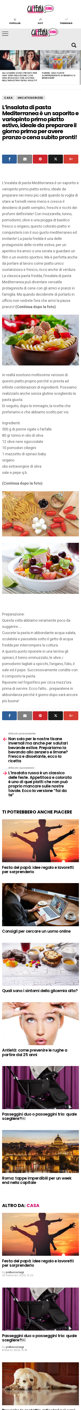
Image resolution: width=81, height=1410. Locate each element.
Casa (8, 98)
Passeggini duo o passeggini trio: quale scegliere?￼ (39, 1116)
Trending (66, 22)
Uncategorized (30, 98)
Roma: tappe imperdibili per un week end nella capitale (36, 1180)
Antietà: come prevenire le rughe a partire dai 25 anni (34, 1052)
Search (74, 45)
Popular (15, 22)
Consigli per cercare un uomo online (36, 931)
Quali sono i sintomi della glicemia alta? (40, 991)
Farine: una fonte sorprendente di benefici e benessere (58, 75)
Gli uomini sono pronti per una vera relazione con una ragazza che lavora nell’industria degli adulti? (19, 76)
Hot (40, 22)
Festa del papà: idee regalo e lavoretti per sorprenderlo (38, 870)
